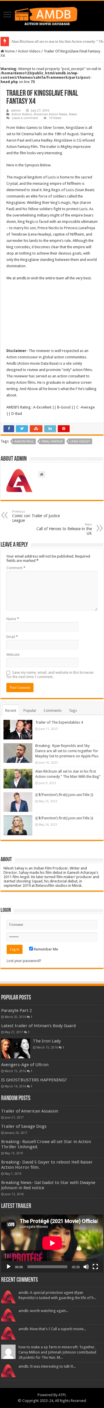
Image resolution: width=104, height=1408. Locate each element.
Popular (29, 710)
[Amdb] (52, 15)
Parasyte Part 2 (16, 1010)
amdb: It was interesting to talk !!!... (47, 1366)
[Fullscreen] (95, 1267)
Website (13, 654)
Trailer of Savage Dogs (24, 1126)
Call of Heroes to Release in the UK (64, 529)
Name (12, 619)
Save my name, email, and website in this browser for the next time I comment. (50, 674)
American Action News (50, 114)
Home (9, 51)
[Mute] (86, 1267)
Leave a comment (25, 118)
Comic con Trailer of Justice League (36, 516)
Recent (10, 710)
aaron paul (24, 441)
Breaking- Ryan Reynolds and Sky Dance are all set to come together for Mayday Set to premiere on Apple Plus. (67, 750)
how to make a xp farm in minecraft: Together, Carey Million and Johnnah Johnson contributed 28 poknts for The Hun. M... (57, 1352)
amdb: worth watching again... (43, 1311)
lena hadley (80, 441)
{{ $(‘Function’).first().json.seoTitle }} (64, 795)
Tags (73, 710)
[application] (52, 1244)
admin (16, 110)
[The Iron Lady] (15, 1048)
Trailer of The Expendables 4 (59, 722)
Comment (15, 568)
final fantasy (52, 441)
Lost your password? (24, 961)
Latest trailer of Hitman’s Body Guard (38, 1025)
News (73, 114)
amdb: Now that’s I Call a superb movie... (52, 1329)
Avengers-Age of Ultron (25, 1064)
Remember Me (45, 949)
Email (12, 637)
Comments (53, 710)
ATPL (62, 1395)
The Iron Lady (47, 1041)
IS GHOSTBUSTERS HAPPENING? (34, 1080)
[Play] (9, 1267)
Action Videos (29, 51)
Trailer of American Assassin (29, 1111)
